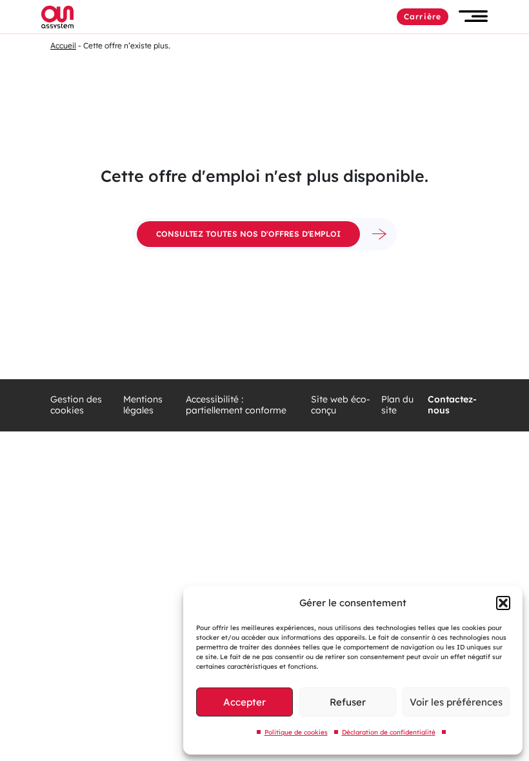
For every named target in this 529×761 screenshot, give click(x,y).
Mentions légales (143, 405)
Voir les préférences (456, 702)
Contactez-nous (452, 405)
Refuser (348, 702)
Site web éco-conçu (340, 405)
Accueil (63, 45)
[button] (503, 603)
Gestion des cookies (76, 405)
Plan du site (397, 405)
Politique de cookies (296, 732)
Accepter (244, 702)
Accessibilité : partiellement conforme (236, 405)
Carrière (422, 16)
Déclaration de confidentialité (388, 732)
